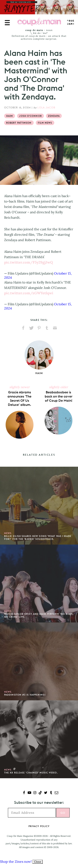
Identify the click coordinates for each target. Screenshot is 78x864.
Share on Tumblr (47, 328)
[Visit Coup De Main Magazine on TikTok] (40, 793)
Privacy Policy (39, 826)
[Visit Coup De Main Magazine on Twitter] (45, 793)
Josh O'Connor (30, 115)
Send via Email (55, 328)
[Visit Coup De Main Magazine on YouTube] (29, 793)
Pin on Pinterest (39, 328)
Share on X (31, 328)
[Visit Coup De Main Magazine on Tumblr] (51, 793)
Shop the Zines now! (16, 861)
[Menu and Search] (7, 22)
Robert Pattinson (19, 122)
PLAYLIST (70, 23)
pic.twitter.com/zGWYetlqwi (28, 293)
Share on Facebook (23, 328)
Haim (9, 115)
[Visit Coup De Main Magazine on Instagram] (34, 793)
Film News (45, 122)
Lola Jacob (46, 107)
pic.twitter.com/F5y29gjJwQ (28, 262)
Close (37, 861)
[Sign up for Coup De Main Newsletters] (56, 793)
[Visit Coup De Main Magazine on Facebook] (24, 793)
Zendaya (54, 115)
